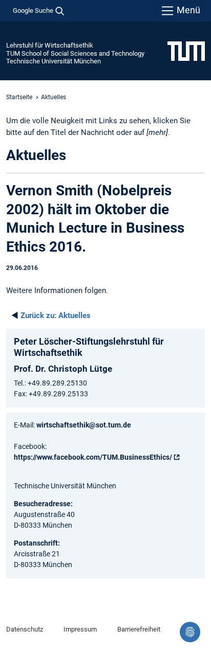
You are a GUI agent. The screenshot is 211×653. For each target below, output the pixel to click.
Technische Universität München (53, 61)
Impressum (80, 629)
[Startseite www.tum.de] (186, 50)
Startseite (19, 97)
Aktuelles (55, 315)
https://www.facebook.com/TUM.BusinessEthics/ (93, 457)
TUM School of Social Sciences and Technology (75, 53)
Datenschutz (24, 629)
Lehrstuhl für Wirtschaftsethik (49, 45)
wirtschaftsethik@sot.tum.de (83, 425)
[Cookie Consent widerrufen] (190, 632)
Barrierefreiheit (138, 629)
